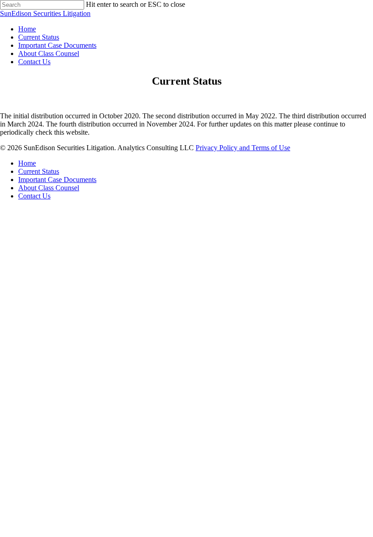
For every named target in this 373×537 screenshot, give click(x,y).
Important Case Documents (57, 45)
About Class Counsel (48, 53)
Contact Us (34, 62)
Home (27, 29)
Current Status (38, 37)
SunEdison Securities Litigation (45, 13)
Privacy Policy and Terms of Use (243, 148)
